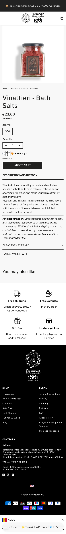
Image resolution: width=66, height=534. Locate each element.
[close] (57, 527)
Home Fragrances (12, 398)
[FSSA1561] (33, 18)
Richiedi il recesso (49, 431)
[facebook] (3, 474)
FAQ (41, 413)
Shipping (44, 403)
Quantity (7, 139)
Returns (43, 408)
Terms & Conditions (50, 394)
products (14, 89)
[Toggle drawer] (4, 18)
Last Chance (9, 413)
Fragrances (8, 394)
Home (4, 89)
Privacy (43, 398)
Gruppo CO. (38, 494)
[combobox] (33, 520)
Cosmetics (8, 403)
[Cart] (62, 18)
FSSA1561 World (11, 417)
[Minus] (6, 145)
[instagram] (8, 474)
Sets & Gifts (9, 408)
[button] (33, 175)
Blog (4, 422)
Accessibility (46, 417)
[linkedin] (12, 474)
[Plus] (19, 145)
